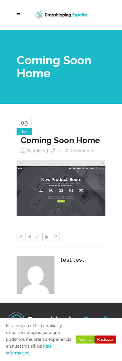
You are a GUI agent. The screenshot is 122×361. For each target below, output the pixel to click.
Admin (39, 150)
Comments (82, 150)
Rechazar (105, 339)
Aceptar (85, 339)
